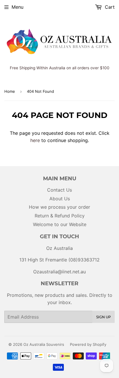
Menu (17, 7)
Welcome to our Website (59, 224)
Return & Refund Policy (60, 216)
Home (9, 91)
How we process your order (59, 207)
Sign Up (103, 317)
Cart (109, 7)
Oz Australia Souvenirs (43, 344)
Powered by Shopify (88, 344)
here (35, 140)
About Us (59, 198)
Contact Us (59, 190)
